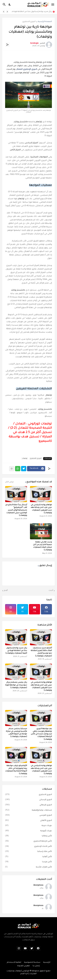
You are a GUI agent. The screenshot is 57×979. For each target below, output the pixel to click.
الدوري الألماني (28, 821)
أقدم (6, 591)
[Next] (3, 11)
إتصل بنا (36, 966)
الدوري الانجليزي (29, 22)
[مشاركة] (7, 44)
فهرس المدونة (23, 966)
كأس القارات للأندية (28, 867)
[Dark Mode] (9, 4)
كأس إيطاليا (28, 836)
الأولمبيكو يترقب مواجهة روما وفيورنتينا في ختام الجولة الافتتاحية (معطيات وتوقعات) (16, 770)
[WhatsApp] (17, 468)
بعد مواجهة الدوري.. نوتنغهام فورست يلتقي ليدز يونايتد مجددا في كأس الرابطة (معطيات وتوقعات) (41, 734)
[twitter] (31, 948)
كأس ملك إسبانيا (28, 852)
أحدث (51, 591)
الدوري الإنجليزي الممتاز (27, 69)
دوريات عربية (28, 826)
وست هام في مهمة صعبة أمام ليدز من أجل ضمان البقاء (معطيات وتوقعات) (42, 546)
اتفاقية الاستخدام (14, 962)
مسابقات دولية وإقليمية (28, 810)
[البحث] (4, 4)
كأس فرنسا (28, 862)
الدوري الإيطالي (28, 805)
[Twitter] (23, 468)
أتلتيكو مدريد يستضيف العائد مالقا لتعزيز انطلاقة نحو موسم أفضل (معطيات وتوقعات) (41, 652)
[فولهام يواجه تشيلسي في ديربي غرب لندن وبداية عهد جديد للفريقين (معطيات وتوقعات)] (41, 755)
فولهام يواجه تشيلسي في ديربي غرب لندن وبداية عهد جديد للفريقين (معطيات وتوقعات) (41, 509)
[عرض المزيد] (11, 468)
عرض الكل (9, 482)
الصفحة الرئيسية (45, 22)
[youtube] (25, 948)
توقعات (24, 458)
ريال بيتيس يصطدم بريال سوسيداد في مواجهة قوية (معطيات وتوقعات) (16, 685)
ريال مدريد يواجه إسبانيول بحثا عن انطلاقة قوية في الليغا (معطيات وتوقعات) (31, 12)
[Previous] (7, 11)
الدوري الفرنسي (28, 815)
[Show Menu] (53, 4)
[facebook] (38, 948)
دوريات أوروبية (28, 831)
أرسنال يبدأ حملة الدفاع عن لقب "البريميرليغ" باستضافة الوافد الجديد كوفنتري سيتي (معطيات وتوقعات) (16, 510)
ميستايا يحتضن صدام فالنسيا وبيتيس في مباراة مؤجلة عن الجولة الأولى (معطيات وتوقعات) (16, 733)
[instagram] (18, 948)
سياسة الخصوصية (32, 962)
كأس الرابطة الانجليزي (28, 841)
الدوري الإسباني (28, 800)
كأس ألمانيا (28, 857)
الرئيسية (46, 962)
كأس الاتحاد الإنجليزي (28, 846)
